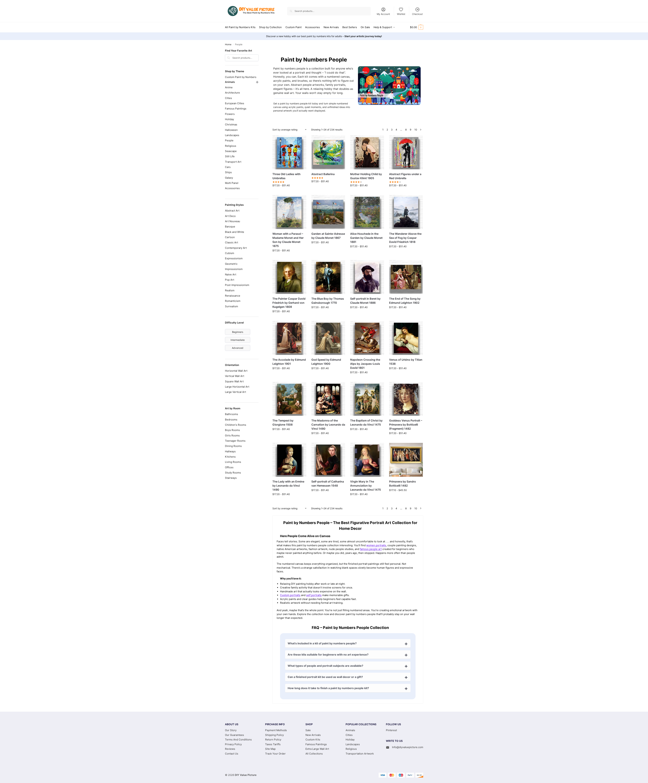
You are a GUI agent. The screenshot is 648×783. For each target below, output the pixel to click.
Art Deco (230, 216)
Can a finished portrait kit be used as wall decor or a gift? (325, 677)
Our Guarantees (234, 735)
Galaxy (229, 177)
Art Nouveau (232, 221)
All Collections (314, 753)
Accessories (232, 188)
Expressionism (234, 258)
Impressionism (234, 269)
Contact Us (231, 753)
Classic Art (231, 242)
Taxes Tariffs (273, 744)
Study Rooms (233, 472)
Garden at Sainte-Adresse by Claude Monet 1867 (328, 235)
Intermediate (238, 339)
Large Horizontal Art (237, 386)
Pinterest (391, 730)
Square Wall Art (234, 381)
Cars (228, 167)
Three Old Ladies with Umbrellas (286, 176)
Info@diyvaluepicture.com (407, 747)
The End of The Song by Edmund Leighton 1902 (404, 300)
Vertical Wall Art (234, 376)
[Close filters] (260, 51)
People (229, 140)
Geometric (231, 263)
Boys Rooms (232, 430)
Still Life (230, 156)
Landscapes (232, 135)
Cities (228, 98)
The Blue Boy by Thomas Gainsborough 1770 (327, 300)
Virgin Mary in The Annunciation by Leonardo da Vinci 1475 (365, 485)
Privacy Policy (233, 744)
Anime (229, 87)
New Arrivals (313, 735)
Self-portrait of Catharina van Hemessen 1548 (327, 483)
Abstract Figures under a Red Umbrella (405, 176)
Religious (230, 145)
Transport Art (233, 161)
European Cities (234, 103)
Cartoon (230, 237)
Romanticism (232, 301)
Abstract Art (232, 210)
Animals (230, 82)
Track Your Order (275, 753)
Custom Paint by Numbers (240, 77)
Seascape (231, 151)
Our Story (230, 730)
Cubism (229, 253)
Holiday (229, 119)
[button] (416, 27)
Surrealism (231, 306)
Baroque (230, 226)
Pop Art (229, 279)
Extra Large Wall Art (317, 748)
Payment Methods (276, 730)
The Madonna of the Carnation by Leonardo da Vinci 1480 (328, 424)
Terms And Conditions (238, 739)
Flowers (230, 114)
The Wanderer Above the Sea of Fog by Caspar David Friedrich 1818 (405, 238)
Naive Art (230, 274)
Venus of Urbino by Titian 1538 (405, 361)
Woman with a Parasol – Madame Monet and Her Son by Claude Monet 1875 (288, 240)
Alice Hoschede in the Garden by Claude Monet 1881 (366, 238)
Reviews (230, 748)
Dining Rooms (233, 446)
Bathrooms (231, 414)
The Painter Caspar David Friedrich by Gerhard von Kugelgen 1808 (288, 302)
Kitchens (230, 456)
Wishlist (401, 14)
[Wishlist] (301, 140)
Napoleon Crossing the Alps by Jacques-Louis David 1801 (365, 363)
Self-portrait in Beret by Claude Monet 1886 (365, 300)
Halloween (231, 130)
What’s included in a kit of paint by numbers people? (322, 643)
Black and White (234, 232)
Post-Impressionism (237, 285)
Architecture (232, 92)
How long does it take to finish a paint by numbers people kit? (328, 688)
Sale (308, 730)
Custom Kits (312, 739)
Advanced (237, 347)
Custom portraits (290, 595)
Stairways (231, 477)
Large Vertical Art (235, 392)
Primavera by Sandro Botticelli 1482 (402, 483)
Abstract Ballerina (323, 174)
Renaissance (232, 295)
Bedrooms (231, 419)
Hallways (230, 451)
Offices (229, 467)
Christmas (231, 124)
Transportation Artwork (360, 753)
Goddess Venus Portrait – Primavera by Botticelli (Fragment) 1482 (405, 424)
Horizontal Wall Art (236, 370)
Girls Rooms (232, 435)
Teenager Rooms (235, 440)
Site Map (270, 748)
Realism (229, 290)
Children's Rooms (235, 424)
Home (228, 44)
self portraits (314, 595)
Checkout (417, 14)
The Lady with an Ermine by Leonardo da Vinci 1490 (288, 485)
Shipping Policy (274, 735)
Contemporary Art (236, 247)
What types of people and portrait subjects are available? (325, 665)
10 (415, 129)
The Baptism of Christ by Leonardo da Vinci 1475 (366, 422)
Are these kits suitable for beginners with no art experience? (328, 654)
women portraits (376, 545)
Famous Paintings (235, 108)
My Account (383, 14)
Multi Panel (231, 183)
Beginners (237, 331)
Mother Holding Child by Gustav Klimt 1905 (366, 176)
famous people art (371, 549)
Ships (228, 172)
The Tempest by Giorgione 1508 (282, 422)
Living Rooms (233, 462)
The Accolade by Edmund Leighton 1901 (289, 361)
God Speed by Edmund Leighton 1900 (326, 361)
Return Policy (273, 739)
